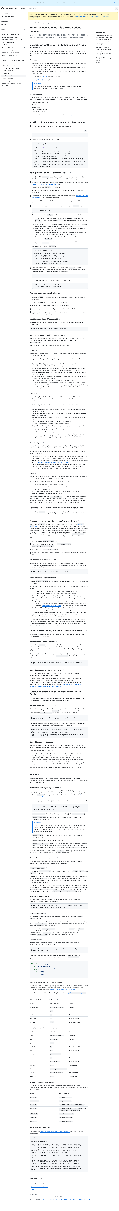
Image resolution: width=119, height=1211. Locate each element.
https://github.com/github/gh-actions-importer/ (55, 1131)
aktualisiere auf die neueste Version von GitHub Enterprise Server (92, 16)
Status (65, 1199)
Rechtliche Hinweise (39, 1127)
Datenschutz (58, 1199)
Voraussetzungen (36, 60)
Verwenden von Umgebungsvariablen (44, 788)
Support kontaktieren (36, 1189)
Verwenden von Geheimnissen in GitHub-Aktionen (53, 462)
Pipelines (32, 350)
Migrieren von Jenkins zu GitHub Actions (62, 989)
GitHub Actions (8, 16)
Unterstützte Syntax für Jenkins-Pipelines (46, 982)
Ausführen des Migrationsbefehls (43, 705)
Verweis (33, 774)
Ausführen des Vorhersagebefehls (43, 560)
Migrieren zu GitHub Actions (54, 23)
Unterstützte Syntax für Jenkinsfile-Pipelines (43, 1028)
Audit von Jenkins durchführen (44, 293)
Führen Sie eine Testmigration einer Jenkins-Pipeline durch (57, 630)
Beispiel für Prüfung (35, 939)
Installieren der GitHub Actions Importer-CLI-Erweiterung (57, 122)
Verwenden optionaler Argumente (43, 858)
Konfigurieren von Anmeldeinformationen (49, 173)
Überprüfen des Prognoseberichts (43, 578)
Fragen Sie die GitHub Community (40, 1187)
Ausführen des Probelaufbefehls (42, 642)
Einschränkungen (36, 94)
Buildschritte (34, 394)
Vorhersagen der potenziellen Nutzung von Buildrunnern (56, 508)
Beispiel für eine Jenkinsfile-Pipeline (40, 896)
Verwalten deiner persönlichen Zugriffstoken (45, 184)
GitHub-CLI (40, 80)
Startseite (6, 13)
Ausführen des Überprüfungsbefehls (44, 319)
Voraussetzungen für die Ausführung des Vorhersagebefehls (53, 521)
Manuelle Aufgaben (36, 443)
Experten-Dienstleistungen (79, 1199)
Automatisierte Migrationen (71, 23)
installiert (44, 77)
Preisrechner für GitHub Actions (51, 605)
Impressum (44, 1199)
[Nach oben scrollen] (115, 1207)
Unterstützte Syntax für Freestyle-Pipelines (43, 1000)
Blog (89, 1199)
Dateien (32, 473)
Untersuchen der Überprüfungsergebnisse (46, 335)
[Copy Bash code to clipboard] (85, 131)
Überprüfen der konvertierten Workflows (46, 670)
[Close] (114, 3)
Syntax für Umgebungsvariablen (42, 1082)
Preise (69, 1199)
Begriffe (52, 1199)
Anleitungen (42, 23)
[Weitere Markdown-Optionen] (110, 29)
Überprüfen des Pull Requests (41, 742)
